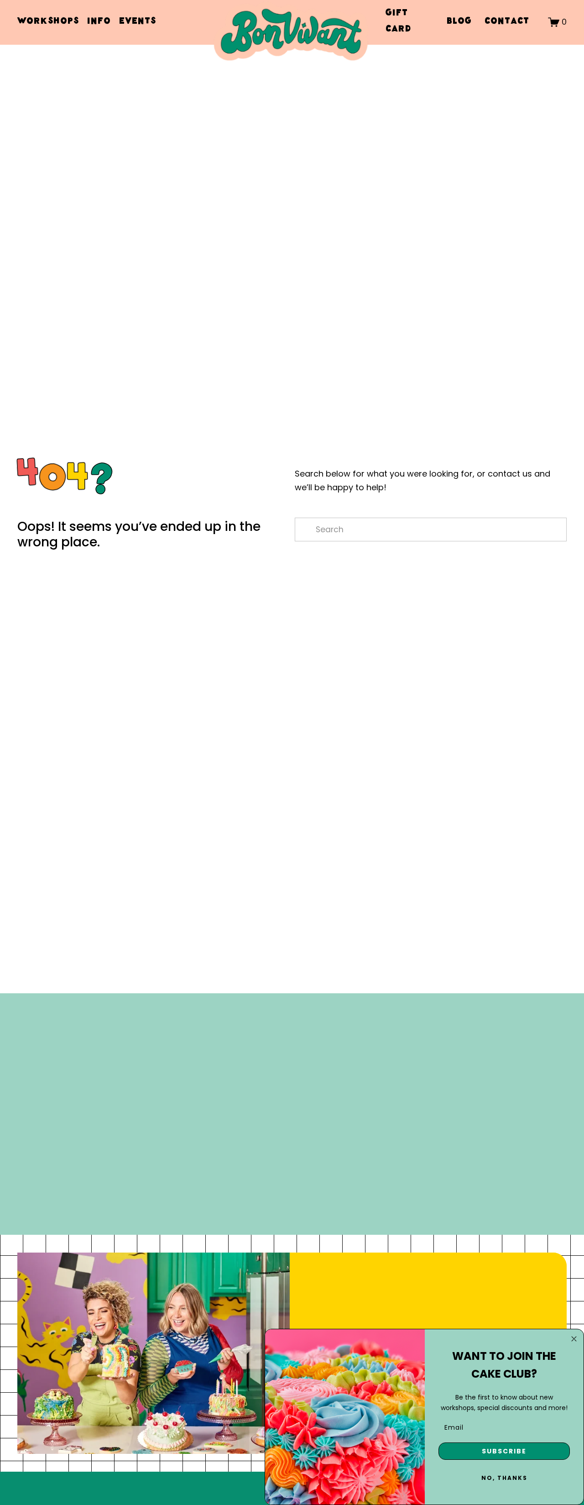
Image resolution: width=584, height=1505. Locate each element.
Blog (459, 22)
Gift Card (398, 22)
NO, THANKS (504, 1478)
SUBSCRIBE (504, 1451)
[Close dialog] (573, 1338)
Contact (507, 22)
